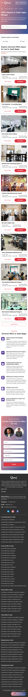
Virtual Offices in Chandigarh (17, 619)
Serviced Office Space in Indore (7, 569)
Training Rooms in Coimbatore (7, 672)
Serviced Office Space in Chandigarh (8, 555)
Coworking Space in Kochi (6, 537)
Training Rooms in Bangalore (20, 667)
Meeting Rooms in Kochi (6, 656)
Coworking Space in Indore (19, 532)
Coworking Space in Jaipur (6, 534)
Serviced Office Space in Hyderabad (8, 567)
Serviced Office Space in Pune (20, 585)
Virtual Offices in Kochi (5, 631)
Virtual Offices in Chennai (6, 619)
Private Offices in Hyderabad (6, 601)
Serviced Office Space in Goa (7, 564)
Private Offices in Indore (17, 601)
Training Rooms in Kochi (6, 681)
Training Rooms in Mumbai (6, 684)
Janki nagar (21, 8)
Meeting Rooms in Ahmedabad (7, 642)
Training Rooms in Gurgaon (6, 674)
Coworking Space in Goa (18, 529)
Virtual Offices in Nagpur (6, 636)
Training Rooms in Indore (19, 677)
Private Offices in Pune (15, 611)
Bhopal (16, 8)
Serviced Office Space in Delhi (7, 560)
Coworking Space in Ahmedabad (7, 519)
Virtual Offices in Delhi (17, 622)
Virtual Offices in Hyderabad (6, 626)
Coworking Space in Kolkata (18, 534)
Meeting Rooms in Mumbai (6, 659)
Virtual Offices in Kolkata (15, 629)
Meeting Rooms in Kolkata (17, 654)
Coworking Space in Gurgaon (7, 529)
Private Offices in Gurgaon (6, 599)
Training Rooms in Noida (17, 684)
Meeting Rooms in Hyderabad (7, 652)
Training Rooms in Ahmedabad (7, 667)
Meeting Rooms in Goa (17, 649)
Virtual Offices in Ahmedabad (7, 617)
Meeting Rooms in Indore (18, 652)
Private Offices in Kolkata (16, 604)
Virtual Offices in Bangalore (18, 617)
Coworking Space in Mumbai (7, 539)
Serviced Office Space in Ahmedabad (8, 548)
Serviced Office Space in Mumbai (7, 581)
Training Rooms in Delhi (18, 672)
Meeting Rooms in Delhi (18, 647)
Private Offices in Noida (16, 608)
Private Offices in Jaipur (5, 604)
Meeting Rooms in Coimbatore (7, 647)
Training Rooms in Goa (17, 674)
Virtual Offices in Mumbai (6, 633)
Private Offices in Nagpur (6, 611)
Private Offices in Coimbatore (7, 597)
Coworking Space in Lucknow (18, 537)
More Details (7, 81)
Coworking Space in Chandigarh (7, 524)
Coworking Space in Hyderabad (7, 532)
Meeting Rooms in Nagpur (6, 661)
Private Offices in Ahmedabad (7, 592)
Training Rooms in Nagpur (6, 686)
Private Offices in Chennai (6, 594)
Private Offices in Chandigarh (18, 594)
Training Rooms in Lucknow (17, 681)
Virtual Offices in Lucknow (16, 631)
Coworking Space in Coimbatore (7, 527)
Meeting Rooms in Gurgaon (6, 649)
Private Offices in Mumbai (6, 608)
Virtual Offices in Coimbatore (6, 622)
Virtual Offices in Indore (17, 626)
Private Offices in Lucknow (16, 606)
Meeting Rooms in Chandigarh (18, 645)
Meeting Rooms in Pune (16, 661)
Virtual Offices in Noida (16, 633)
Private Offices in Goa (16, 599)
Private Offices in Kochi (5, 606)
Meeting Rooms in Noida (17, 659)
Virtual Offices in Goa (16, 624)
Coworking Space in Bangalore (7, 522)
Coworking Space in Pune (18, 542)
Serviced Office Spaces (9, 8)
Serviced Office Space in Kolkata (7, 574)
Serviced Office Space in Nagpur (7, 585)
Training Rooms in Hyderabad (7, 677)
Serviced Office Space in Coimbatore (8, 557)
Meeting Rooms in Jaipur (6, 654)
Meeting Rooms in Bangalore (20, 642)
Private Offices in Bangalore (18, 592)
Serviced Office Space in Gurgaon (8, 562)
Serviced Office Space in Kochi (7, 576)
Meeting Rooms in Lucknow (16, 656)
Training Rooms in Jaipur (6, 679)
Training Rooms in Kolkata (17, 679)
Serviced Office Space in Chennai (7, 553)
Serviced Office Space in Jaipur (7, 571)
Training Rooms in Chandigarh (19, 670)
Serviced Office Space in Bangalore (8, 550)
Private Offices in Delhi (17, 597)
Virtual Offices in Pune (15, 636)
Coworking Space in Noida (18, 539)
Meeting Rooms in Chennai (6, 645)
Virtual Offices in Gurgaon (6, 624)
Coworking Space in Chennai (20, 522)
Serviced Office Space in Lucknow (8, 578)
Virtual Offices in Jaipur (5, 629)
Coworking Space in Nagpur (6, 542)
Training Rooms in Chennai (6, 670)
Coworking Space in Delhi (20, 527)
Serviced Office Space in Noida (7, 583)
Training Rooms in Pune (17, 686)
